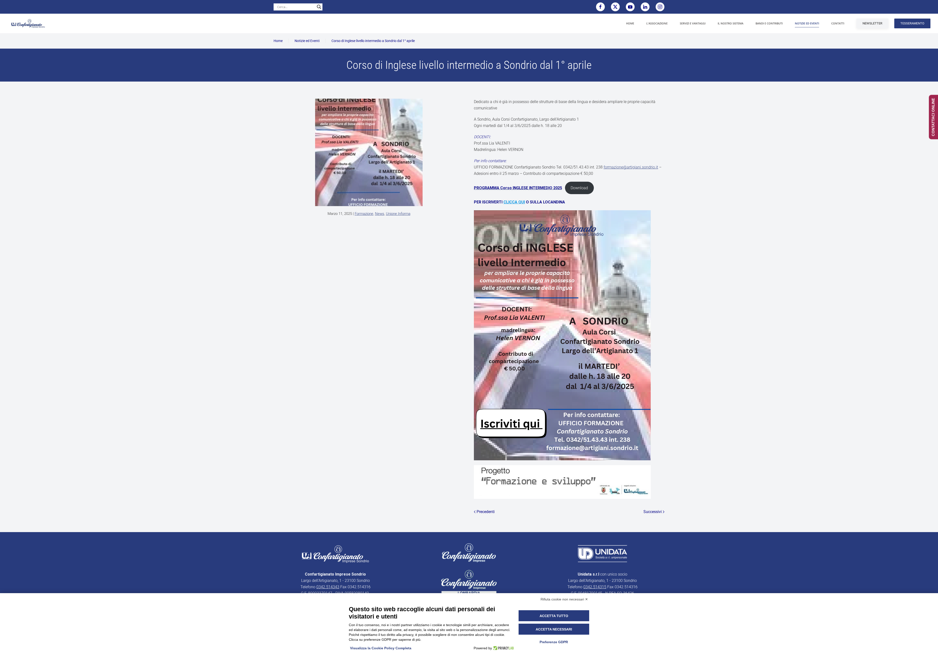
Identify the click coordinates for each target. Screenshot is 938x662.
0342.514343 (327, 587)
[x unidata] (615, 6)
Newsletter (872, 23)
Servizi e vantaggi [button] (692, 23)
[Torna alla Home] (28, 23)
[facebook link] (600, 6)
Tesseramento (912, 23)
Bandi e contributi (769, 23)
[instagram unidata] (660, 6)
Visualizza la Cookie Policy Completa (380, 648)
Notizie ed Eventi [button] (807, 23)
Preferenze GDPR (554, 642)
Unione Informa (398, 213)
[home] (335, 554)
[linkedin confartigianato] (645, 6)
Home (630, 23)
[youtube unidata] (630, 6)
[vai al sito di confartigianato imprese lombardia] (469, 552)
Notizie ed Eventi (307, 41)
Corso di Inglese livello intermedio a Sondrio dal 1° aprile (373, 41)
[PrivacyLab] (503, 648)
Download (579, 188)
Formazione (364, 213)
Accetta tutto (554, 616)
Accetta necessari (554, 629)
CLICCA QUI (514, 202)
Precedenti (486, 511)
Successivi (652, 511)
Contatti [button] (837, 23)
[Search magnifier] (319, 6)
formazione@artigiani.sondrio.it (631, 167)
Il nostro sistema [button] (730, 23)
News (379, 213)
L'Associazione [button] (657, 23)
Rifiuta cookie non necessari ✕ (564, 599)
